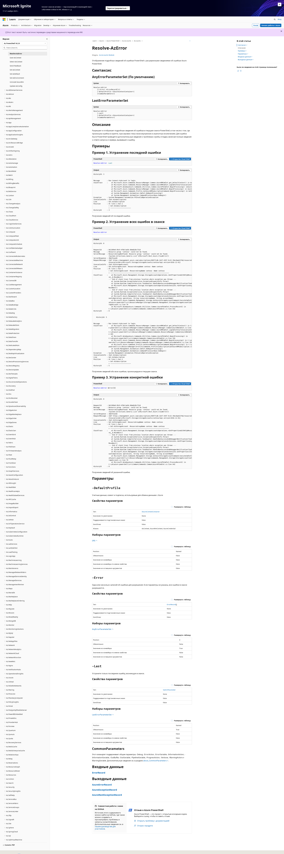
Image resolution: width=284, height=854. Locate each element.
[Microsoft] (4, 19)
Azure (101, 41)
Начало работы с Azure (270, 25)
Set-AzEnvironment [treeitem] (17, 78)
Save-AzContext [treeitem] (15, 58)
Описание (242, 48)
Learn (95, 41)
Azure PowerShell (112, 41)
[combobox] (25, 43)
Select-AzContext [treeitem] (16, 62)
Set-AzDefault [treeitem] (15, 74)
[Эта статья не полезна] (240, 71)
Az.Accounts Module (106, 55)
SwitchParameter (169, 690)
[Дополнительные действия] (190, 41)
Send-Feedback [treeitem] (15, 66)
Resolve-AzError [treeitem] (16, 54)
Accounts (137, 41)
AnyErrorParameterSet (102, 629)
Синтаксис (242, 45)
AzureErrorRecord (102, 784)
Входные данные (244, 57)
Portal (255, 25)
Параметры (242, 54)
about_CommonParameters (155, 760)
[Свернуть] (47, 39)
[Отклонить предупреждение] (279, 4)
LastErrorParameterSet (102, 714)
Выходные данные (245, 60)
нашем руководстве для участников (105, 827)
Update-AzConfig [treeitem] (16, 86)
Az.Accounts (126, 41)
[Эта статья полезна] (238, 71)
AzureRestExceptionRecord (107, 794)
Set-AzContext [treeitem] (15, 70)
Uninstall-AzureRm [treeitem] (17, 82)
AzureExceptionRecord (104, 789)
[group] (142, 192)
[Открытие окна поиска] (274, 19)
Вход (279, 19)
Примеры (241, 51)
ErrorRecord (171, 604)
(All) (94, 540)
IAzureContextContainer (151, 512)
